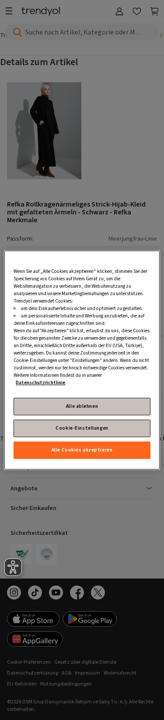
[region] (82, 360)
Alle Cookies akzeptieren (82, 450)
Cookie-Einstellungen (82, 428)
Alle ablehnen (82, 406)
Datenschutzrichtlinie (40, 383)
